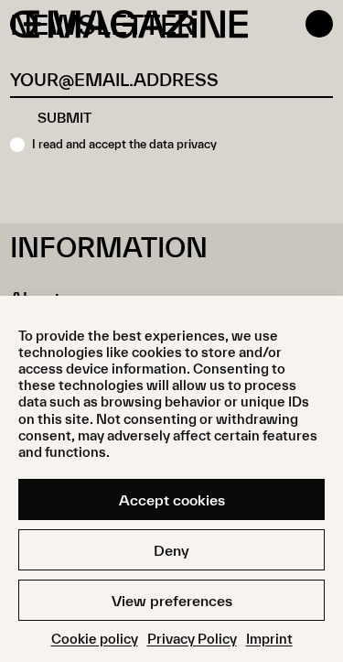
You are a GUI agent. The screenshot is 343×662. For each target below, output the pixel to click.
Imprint (269, 638)
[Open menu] (319, 24)
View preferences (172, 600)
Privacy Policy (192, 638)
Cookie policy (94, 638)
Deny (171, 550)
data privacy (183, 144)
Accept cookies (172, 500)
